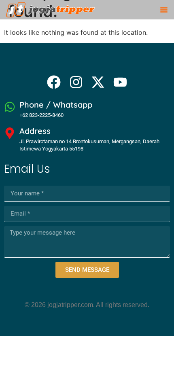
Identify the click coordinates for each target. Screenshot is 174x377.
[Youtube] (120, 82)
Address (35, 131)
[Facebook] (54, 82)
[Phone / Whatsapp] (9, 106)
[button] (164, 10)
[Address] (9, 133)
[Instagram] (76, 82)
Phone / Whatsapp (55, 105)
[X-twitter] (98, 82)
